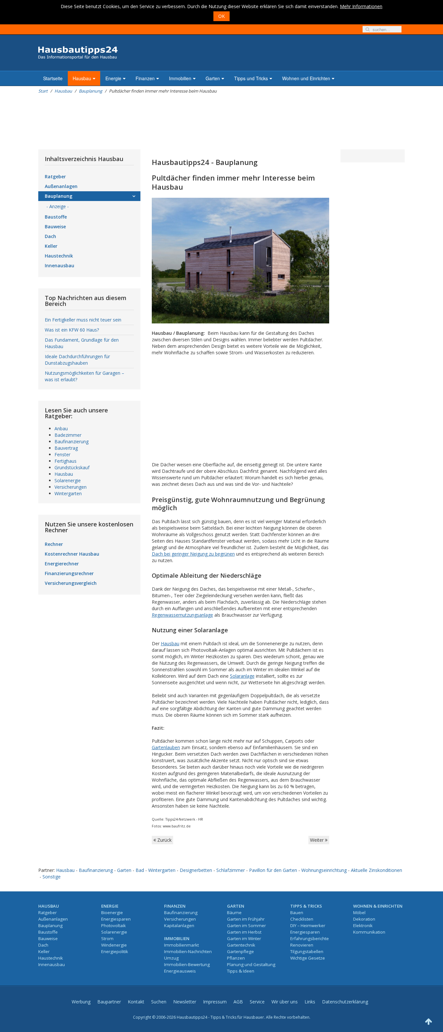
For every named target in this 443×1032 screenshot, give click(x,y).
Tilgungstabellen (306, 951)
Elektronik (363, 925)
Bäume (234, 912)
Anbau (61, 428)
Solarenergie (67, 480)
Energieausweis (180, 971)
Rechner (54, 544)
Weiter (317, 840)
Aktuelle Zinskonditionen (376, 870)
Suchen (158, 1002)
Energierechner (62, 563)
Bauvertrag (66, 448)
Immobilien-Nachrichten (188, 951)
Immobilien (180, 78)
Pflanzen (236, 958)
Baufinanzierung (71, 441)
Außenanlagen (61, 186)
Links (310, 1002)
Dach (50, 236)
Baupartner (109, 1002)
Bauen (296, 912)
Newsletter (184, 1002)
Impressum (215, 1002)
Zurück (164, 840)
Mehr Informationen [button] (361, 6)
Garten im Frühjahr (246, 919)
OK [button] (221, 16)
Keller (51, 246)
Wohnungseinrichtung (324, 870)
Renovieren (301, 945)
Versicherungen (70, 487)
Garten (213, 78)
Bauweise (55, 226)
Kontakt (136, 1002)
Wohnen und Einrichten (306, 78)
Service (257, 1002)
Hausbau (82, 78)
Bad (140, 870)
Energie (113, 78)
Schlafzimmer (230, 870)
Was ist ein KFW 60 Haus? (72, 330)
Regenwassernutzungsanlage (182, 615)
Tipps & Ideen (240, 971)
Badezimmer (67, 435)
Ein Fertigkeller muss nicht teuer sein (83, 320)
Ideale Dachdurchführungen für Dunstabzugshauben (77, 359)
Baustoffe (56, 217)
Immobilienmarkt (181, 945)
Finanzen (145, 78)
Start (43, 91)
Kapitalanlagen (179, 925)
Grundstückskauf (72, 467)
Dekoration (364, 919)
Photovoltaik (113, 925)
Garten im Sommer (246, 925)
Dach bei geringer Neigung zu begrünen (193, 554)
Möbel (359, 912)
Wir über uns (284, 1002)
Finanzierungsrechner (69, 573)
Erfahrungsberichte (309, 938)
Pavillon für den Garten (273, 870)
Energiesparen (116, 919)
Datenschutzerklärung (345, 1002)
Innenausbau (59, 265)
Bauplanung (90, 91)
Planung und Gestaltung (251, 964)
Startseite (53, 78)
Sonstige (51, 877)
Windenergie (114, 945)
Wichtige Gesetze (307, 958)
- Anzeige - (57, 206)
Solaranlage (242, 676)
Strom (107, 938)
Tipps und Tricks (251, 78)
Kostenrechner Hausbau (72, 554)
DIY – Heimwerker (307, 925)
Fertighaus (65, 461)
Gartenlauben (166, 747)
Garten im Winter (244, 938)
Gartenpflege (240, 951)
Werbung (81, 1002)
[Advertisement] (156, 121)
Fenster (62, 454)
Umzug (171, 958)
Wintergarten (68, 493)
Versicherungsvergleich (71, 583)
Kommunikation (369, 932)
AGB (238, 1002)
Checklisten (301, 919)
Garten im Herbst (244, 932)
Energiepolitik (114, 951)
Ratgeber (55, 176)
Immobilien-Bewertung (187, 964)
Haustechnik (59, 256)
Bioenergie (112, 912)
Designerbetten (196, 870)
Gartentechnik (241, 945)
